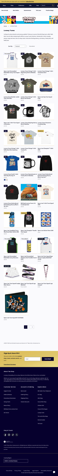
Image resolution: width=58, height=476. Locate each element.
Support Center (7, 391)
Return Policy (7, 405)
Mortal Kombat (41, 420)
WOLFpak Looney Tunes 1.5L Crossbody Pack (28, 204)
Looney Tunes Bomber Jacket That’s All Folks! (11, 97)
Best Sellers (16, 10)
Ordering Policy (24, 394)
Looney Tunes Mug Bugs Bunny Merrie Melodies (29, 123)
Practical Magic (50, 10)
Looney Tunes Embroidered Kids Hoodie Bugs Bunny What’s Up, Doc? (45, 175)
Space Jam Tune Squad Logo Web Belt (28, 284)
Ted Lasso (38, 10)
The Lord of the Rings (43, 416)
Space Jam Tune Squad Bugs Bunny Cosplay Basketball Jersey (45, 258)
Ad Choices (6, 412)
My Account (23, 391)
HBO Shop (40, 398)
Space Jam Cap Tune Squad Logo (45, 97)
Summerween (27, 10)
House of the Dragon (42, 409)
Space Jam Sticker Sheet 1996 (45, 230)
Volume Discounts (25, 401)
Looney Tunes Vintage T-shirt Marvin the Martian (28, 97)
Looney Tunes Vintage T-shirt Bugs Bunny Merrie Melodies (28, 71)
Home (5, 26)
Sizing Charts (7, 401)
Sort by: (10, 46)
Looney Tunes (41, 412)
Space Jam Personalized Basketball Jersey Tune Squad (11, 71)
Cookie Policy (26, 470)
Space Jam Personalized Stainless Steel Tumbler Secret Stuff (29, 258)
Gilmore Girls (41, 405)
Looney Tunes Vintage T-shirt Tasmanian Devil (45, 71)
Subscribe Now (30, 1)
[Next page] (32, 327)
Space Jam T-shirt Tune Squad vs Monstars (12, 123)
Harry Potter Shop (42, 401)
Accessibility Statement (46, 470)
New (37, 5)
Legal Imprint (35, 470)
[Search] (47, 5)
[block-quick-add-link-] (12, 60)
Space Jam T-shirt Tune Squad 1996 (45, 204)
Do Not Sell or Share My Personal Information (32, 472)
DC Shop (40, 394)
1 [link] (25, 327)
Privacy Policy (17, 470)
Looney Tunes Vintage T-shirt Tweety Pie (28, 149)
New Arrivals (5, 10)
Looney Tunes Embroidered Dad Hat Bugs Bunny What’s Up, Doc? (11, 205)
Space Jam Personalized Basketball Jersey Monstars (11, 257)
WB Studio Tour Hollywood (44, 391)
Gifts (30, 5)
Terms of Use (9, 470)
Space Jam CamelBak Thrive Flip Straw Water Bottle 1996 (11, 231)
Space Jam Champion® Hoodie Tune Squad (29, 231)
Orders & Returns (8, 394)
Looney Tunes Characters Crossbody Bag (44, 123)
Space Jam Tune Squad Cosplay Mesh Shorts (12, 284)
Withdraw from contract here (11, 409)
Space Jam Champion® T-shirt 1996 (45, 149)
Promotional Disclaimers (10, 398)
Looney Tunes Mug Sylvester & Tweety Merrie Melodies (29, 174)
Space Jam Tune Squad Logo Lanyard (45, 284)
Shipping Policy (24, 398)
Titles (12, 5)
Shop (4, 5)
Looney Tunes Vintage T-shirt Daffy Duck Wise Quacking (11, 149)
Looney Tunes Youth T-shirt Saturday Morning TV (11, 174)
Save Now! (48, 359)
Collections (21, 5)
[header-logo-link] (1, 5)
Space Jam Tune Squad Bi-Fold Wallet (13, 317)
